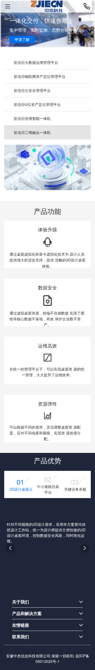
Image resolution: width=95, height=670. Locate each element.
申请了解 (22, 39)
